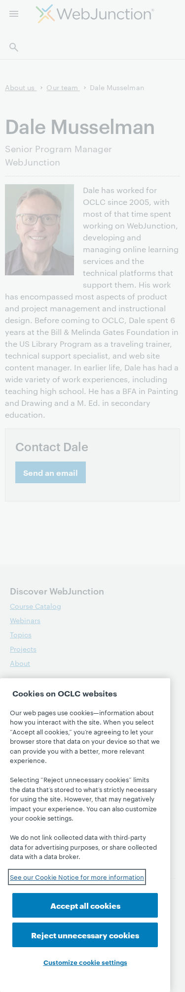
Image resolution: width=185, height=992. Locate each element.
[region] (85, 835)
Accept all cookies (85, 905)
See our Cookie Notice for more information (77, 876)
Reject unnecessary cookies (85, 934)
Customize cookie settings (85, 962)
